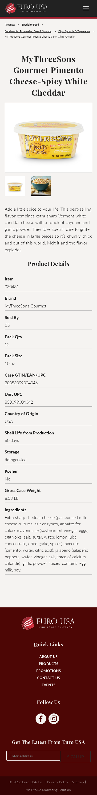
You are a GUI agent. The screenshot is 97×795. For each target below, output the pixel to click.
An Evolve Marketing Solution (48, 789)
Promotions (48, 670)
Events (49, 684)
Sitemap (78, 781)
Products (48, 663)
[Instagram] (53, 719)
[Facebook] (41, 719)
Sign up (75, 757)
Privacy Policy (57, 781)
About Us (48, 656)
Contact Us (48, 677)
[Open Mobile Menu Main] (85, 8)
